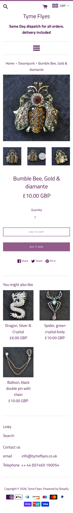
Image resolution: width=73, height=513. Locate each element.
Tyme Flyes (36, 16)
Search (8, 435)
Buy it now (36, 246)
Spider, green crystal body (54, 328)
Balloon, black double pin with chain (18, 388)
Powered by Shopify (56, 488)
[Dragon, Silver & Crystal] (18, 305)
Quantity (36, 209)
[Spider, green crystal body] (55, 305)
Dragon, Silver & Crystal (18, 328)
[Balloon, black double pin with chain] (18, 362)
